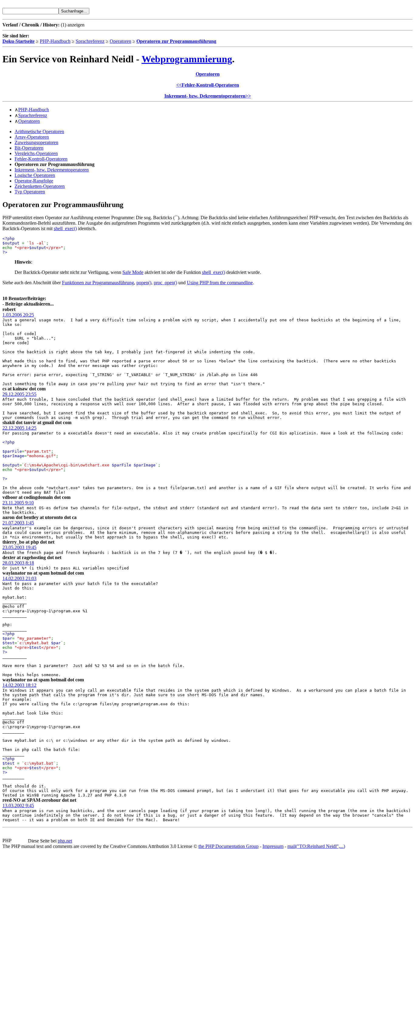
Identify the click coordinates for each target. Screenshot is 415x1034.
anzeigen (75, 24)
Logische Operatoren (35, 175)
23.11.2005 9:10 (18, 502)
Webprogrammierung (187, 59)
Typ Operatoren (30, 191)
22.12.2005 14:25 (19, 428)
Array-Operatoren (32, 137)
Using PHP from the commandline (220, 282)
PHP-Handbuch (55, 41)
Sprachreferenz (90, 41)
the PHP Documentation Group (228, 846)
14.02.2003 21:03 (19, 578)
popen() (143, 282)
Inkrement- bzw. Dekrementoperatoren (52, 169)
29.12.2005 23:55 (19, 394)
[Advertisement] (20, 940)
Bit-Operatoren (29, 147)
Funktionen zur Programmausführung (98, 282)
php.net (65, 840)
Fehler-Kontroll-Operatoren (41, 158)
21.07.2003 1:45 (18, 522)
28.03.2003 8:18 (18, 562)
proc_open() (165, 282)
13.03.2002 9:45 (18, 805)
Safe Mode (132, 272)
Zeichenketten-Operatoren (40, 186)
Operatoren (120, 41)
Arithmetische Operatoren (39, 131)
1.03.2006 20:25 (18, 314)
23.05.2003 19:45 (19, 547)
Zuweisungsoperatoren (36, 142)
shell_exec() (65, 228)
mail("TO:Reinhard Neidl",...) (316, 846)
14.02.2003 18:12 (19, 685)
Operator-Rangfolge (34, 180)
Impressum (272, 846)
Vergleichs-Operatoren (36, 153)
